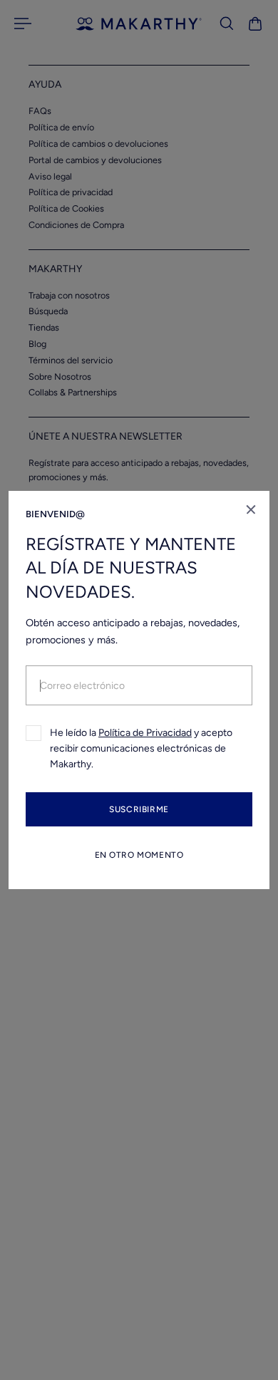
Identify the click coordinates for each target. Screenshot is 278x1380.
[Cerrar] (251, 509)
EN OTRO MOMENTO (139, 855)
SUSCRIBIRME (139, 809)
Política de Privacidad (145, 733)
